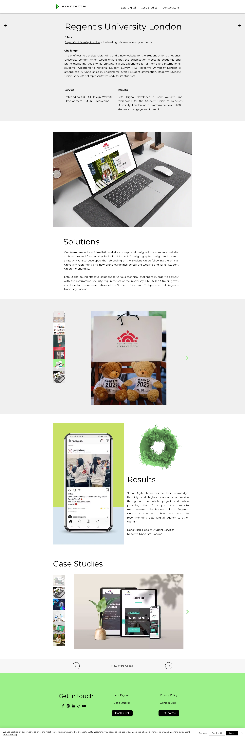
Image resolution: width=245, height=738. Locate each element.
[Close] (241, 733)
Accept (232, 733)
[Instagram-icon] (68, 706)
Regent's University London (82, 42)
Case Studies (78, 563)
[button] (149, 6)
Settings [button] (203, 733)
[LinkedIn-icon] (73, 706)
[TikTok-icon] (79, 706)
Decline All (217, 733)
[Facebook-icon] (63, 706)
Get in (68, 695)
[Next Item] (187, 358)
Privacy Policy (10, 734)
